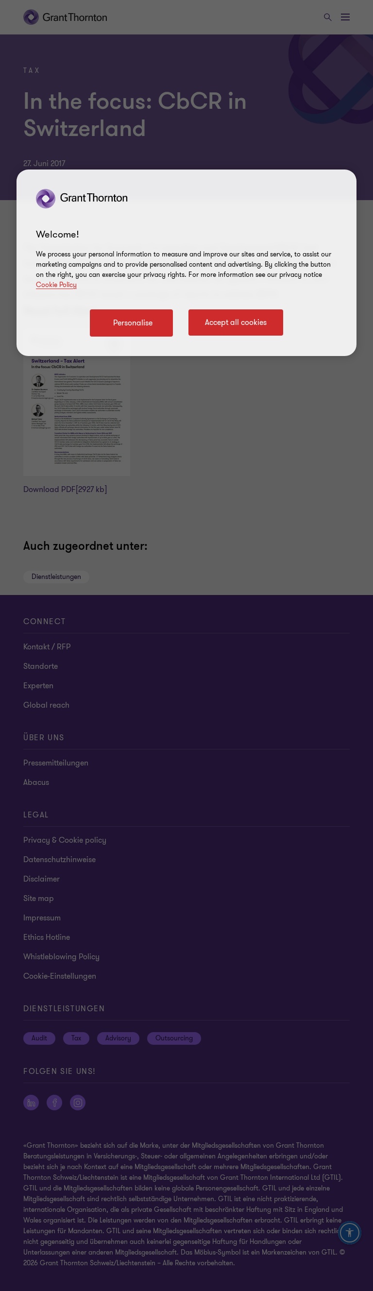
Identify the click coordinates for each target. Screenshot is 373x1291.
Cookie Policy (56, 284)
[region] (186, 263)
